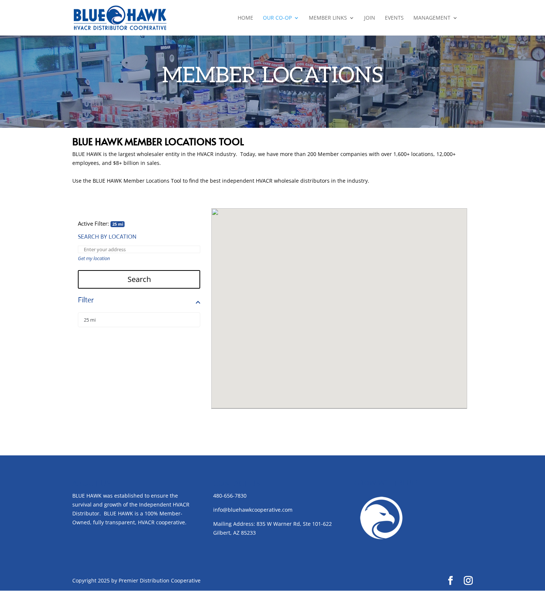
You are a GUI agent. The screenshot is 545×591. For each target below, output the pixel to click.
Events (394, 18)
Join (369, 18)
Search (139, 279)
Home (245, 18)
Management (431, 18)
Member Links (328, 18)
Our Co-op (277, 18)
